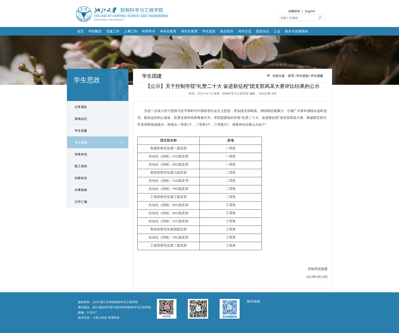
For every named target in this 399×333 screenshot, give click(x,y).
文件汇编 (81, 201)
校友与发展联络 (296, 31)
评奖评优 (81, 154)
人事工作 (130, 31)
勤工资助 (81, 166)
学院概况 (95, 31)
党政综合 (262, 31)
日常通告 (81, 107)
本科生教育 (168, 31)
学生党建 (81, 130)
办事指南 (81, 190)
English (310, 11)
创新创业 (81, 178)
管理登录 (113, 317)
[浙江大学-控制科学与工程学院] (122, 13)
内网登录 (294, 11)
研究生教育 (189, 31)
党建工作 (112, 31)
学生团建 (81, 142)
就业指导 (226, 31)
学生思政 (209, 31)
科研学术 (148, 31)
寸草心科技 (99, 317)
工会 (277, 31)
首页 (80, 31)
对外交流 (244, 31)
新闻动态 (81, 119)
